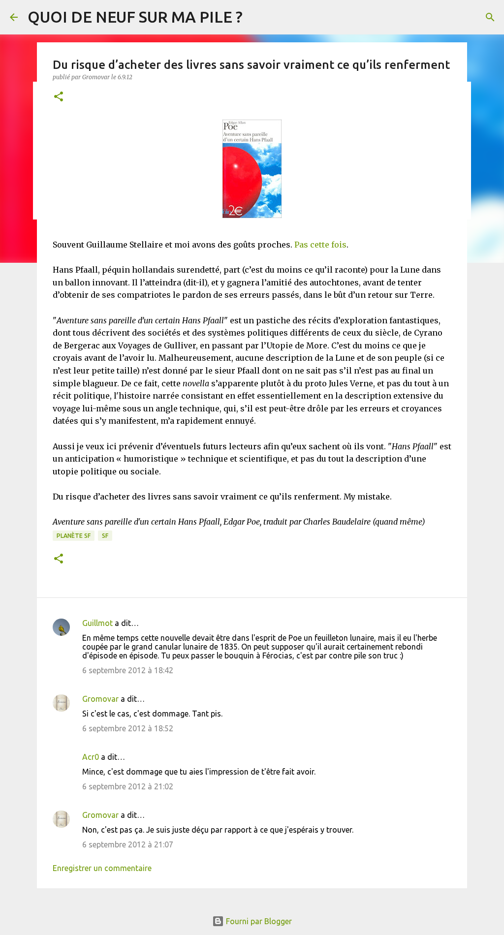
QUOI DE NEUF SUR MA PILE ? (135, 17)
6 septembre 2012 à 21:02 (127, 786)
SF (105, 535)
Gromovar (100, 698)
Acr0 (90, 756)
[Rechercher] (490, 17)
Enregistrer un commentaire (102, 868)
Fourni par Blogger (258, 921)
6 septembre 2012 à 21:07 (127, 844)
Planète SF (74, 535)
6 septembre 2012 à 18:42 (127, 670)
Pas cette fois (320, 244)
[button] (58, 97)
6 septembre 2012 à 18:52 (127, 728)
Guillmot (97, 623)
